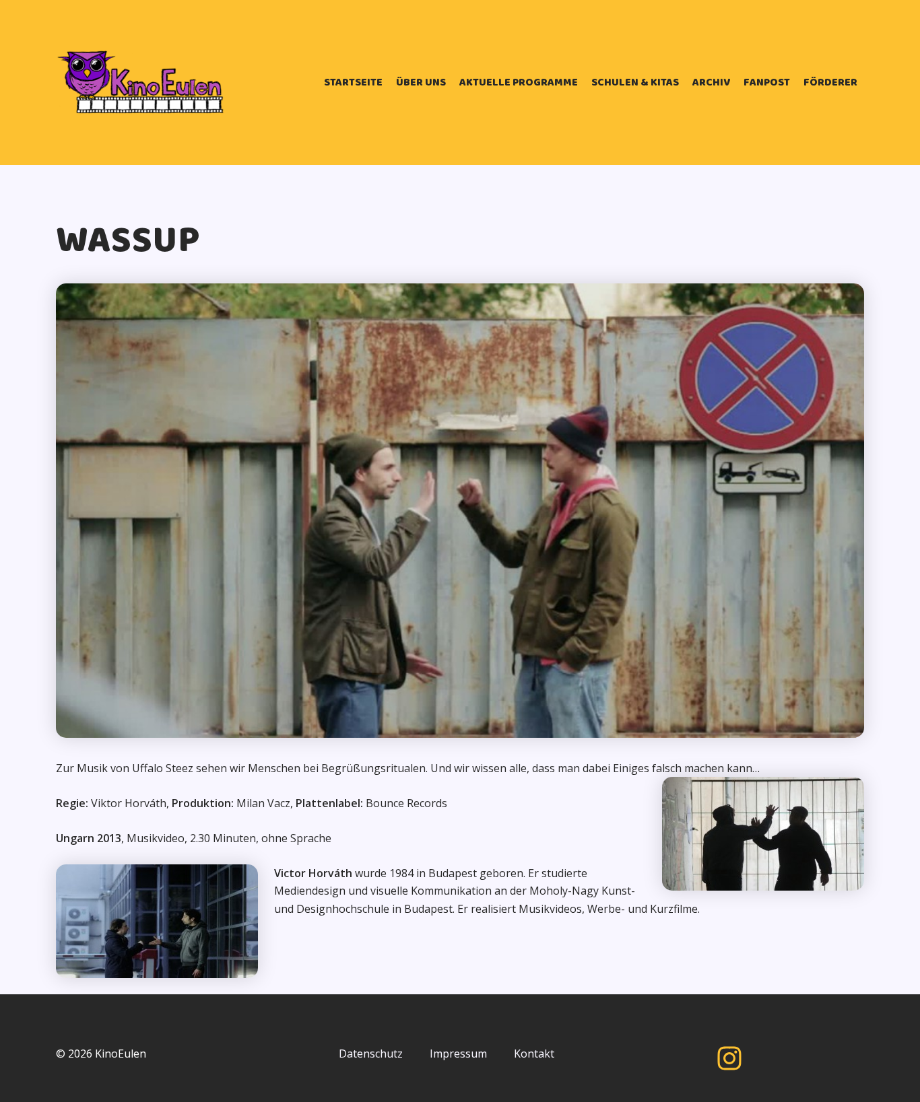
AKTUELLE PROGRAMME (518, 82)
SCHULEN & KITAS (635, 82)
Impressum (458, 1053)
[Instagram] (729, 1058)
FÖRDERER (830, 82)
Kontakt (534, 1053)
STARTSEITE (353, 82)
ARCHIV (711, 82)
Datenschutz (371, 1053)
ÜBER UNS (421, 82)
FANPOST (767, 82)
